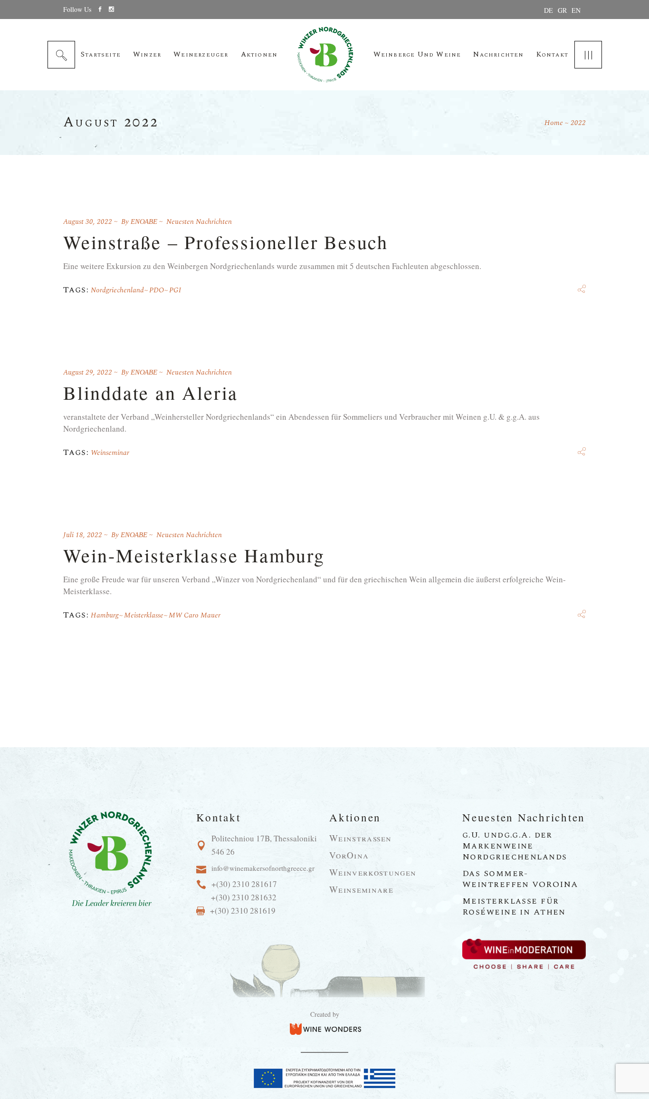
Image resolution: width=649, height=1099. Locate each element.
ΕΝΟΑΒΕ (144, 221)
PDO (156, 290)
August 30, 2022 (87, 221)
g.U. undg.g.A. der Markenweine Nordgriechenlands (514, 845)
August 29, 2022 (87, 372)
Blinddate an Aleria (150, 392)
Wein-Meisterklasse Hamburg (194, 555)
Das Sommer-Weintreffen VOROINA (520, 879)
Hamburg (105, 615)
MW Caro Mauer (194, 615)
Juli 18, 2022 (82, 535)
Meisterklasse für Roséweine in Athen (514, 906)
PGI (175, 290)
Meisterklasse (143, 615)
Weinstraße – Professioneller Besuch (225, 241)
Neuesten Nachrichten (199, 221)
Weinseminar (110, 452)
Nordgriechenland (117, 290)
